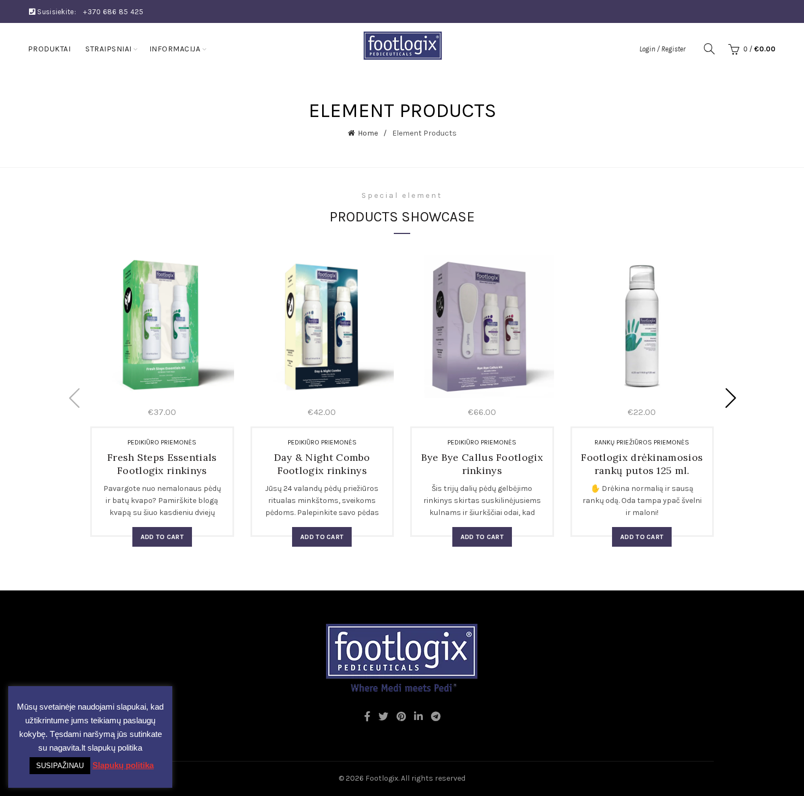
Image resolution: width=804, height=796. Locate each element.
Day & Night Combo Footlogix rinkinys (322, 464)
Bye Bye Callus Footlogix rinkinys (482, 464)
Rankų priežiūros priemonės (642, 442)
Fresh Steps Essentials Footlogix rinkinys (162, 464)
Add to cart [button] (162, 537)
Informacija (175, 49)
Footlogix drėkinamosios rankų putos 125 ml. (642, 464)
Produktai (49, 49)
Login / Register (662, 49)
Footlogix (381, 778)
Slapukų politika (123, 765)
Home (368, 133)
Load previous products (74, 398)
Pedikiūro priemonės (161, 442)
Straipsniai (108, 49)
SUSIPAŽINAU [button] (60, 766)
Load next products (730, 398)
